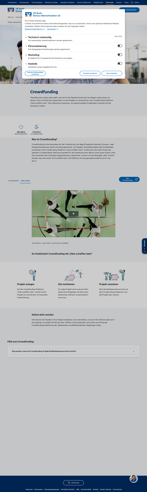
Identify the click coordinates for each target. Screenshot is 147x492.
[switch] (120, 45)
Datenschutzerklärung (34, 29)
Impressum (51, 29)
